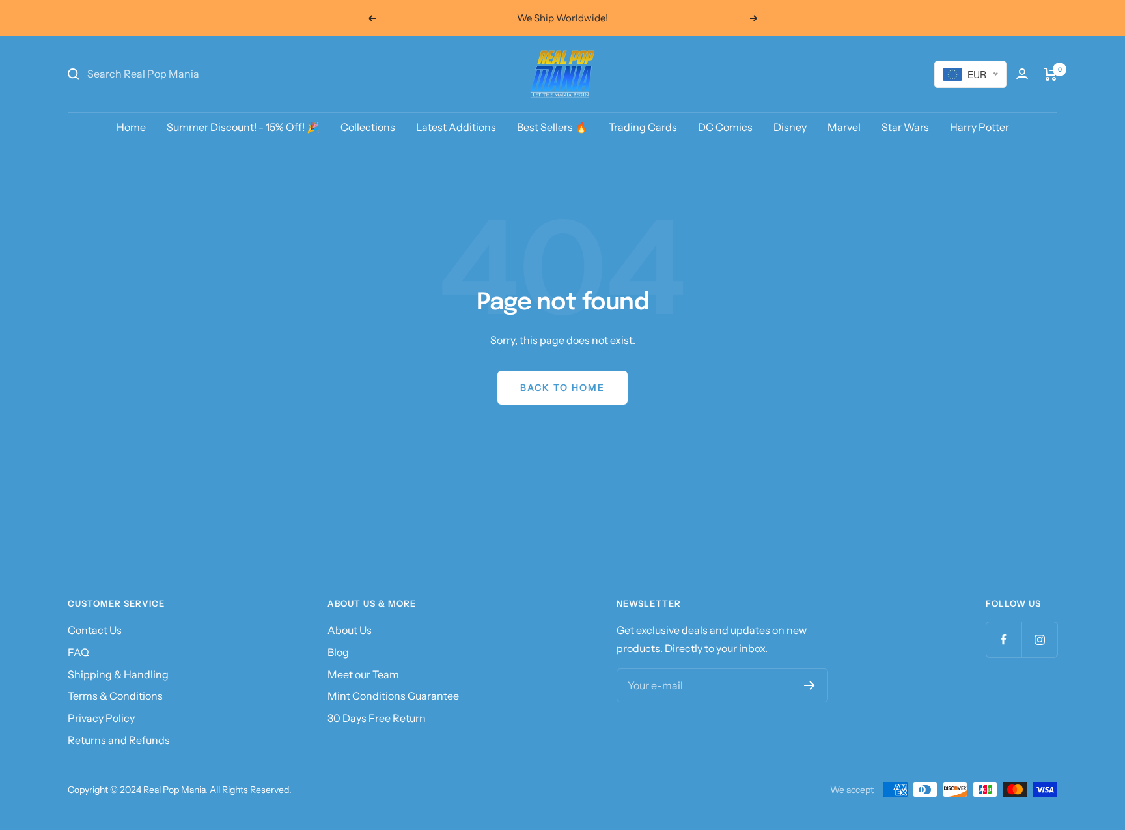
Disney (790, 127)
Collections (367, 127)
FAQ (78, 652)
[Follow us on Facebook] (1003, 639)
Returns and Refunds (119, 740)
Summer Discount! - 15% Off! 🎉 (243, 127)
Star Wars (905, 127)
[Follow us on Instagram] (1039, 639)
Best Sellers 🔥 (552, 127)
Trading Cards (643, 127)
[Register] (809, 685)
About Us (349, 630)
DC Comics (725, 127)
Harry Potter (979, 127)
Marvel (844, 127)
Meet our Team (363, 674)
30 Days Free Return (376, 717)
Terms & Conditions (115, 695)
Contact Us (95, 630)
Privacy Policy (101, 717)
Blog (338, 652)
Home (131, 127)
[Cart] (1050, 74)
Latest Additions (456, 127)
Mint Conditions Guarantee (393, 695)
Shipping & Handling (118, 674)
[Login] (1022, 73)
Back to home (562, 388)
